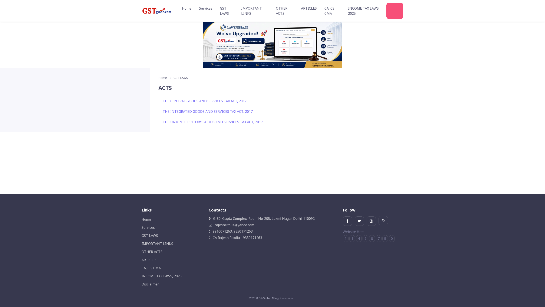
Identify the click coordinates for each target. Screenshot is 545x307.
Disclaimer (150, 284)
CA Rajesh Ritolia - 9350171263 (237, 237)
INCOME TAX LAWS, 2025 (364, 11)
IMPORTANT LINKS (251, 11)
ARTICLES (309, 8)
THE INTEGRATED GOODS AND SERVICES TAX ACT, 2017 (208, 111)
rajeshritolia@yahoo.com (234, 225)
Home (186, 8)
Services (205, 8)
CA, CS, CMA (329, 11)
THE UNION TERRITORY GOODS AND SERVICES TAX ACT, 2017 (213, 122)
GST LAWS (224, 11)
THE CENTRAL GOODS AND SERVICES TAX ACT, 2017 (205, 101)
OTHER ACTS (281, 11)
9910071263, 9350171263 (232, 231)
